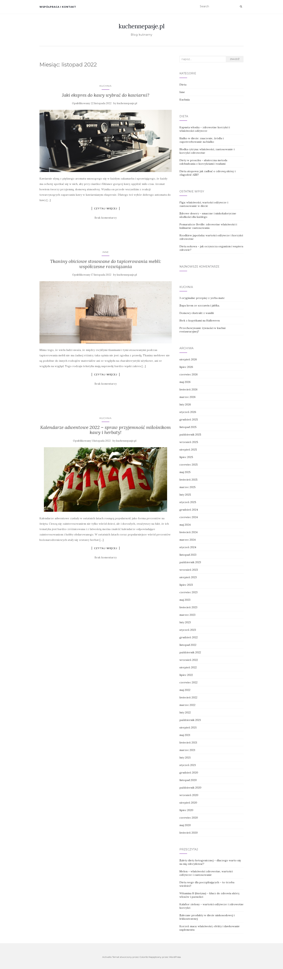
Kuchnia (106, 85)
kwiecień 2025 (188, 479)
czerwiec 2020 (188, 817)
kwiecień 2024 (188, 532)
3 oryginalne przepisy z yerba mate (202, 298)
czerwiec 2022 (188, 682)
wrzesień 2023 (188, 569)
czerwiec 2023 (188, 592)
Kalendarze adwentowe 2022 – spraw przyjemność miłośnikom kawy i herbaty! (105, 429)
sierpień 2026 (188, 359)
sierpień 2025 (188, 449)
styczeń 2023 (187, 630)
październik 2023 (190, 562)
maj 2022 (184, 690)
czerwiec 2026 (188, 374)
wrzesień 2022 (188, 660)
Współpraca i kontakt (57, 6)
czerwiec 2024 (188, 517)
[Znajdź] (241, 6)
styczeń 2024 (187, 547)
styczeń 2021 (187, 765)
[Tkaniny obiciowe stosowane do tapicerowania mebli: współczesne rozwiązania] (105, 312)
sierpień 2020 (188, 802)
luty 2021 (185, 757)
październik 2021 (190, 720)
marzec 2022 (187, 705)
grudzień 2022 (188, 637)
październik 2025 (190, 434)
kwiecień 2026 (188, 389)
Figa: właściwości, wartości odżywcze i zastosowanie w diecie (203, 204)
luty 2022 (185, 712)
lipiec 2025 (186, 457)
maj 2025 (185, 472)
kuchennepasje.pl (142, 26)
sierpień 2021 (188, 727)
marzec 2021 (187, 750)
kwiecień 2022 (188, 697)
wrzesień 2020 (188, 795)
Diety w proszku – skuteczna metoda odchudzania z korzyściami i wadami (203, 162)
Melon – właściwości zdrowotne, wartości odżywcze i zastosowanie (206, 873)
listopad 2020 (188, 780)
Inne (105, 252)
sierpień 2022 (188, 667)
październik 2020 (190, 787)
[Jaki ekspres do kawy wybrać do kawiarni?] (105, 141)
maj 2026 (185, 382)
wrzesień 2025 (188, 442)
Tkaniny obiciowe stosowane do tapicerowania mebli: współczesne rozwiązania (105, 263)
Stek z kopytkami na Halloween (199, 320)
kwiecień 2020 (188, 832)
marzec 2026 (187, 397)
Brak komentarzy (106, 217)
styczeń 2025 (187, 502)
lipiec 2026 (186, 367)
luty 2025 (185, 494)
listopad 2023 (187, 554)
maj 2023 (184, 600)
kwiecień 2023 (188, 607)
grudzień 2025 (188, 419)
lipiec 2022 (186, 675)
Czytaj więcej (105, 208)
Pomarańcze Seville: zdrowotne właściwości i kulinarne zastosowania (208, 226)
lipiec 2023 (186, 584)
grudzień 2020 (188, 772)
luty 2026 (185, 404)
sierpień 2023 (188, 577)
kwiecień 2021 (188, 742)
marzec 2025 (187, 487)
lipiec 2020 (186, 810)
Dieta (182, 84)
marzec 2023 (187, 615)
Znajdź (234, 59)
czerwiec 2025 (188, 464)
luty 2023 (185, 622)
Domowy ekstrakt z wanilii (196, 313)
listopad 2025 (188, 427)
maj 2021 (184, 735)
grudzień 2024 (188, 509)
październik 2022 (190, 652)
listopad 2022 (187, 645)
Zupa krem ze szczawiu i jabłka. (199, 305)
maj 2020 (185, 825)
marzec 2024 (187, 539)
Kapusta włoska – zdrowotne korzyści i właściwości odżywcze (204, 129)
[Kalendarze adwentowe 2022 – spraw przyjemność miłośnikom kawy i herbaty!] (105, 479)
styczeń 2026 (187, 412)
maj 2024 (185, 524)
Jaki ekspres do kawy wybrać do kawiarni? (105, 95)
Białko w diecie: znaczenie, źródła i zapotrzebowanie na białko (201, 140)
